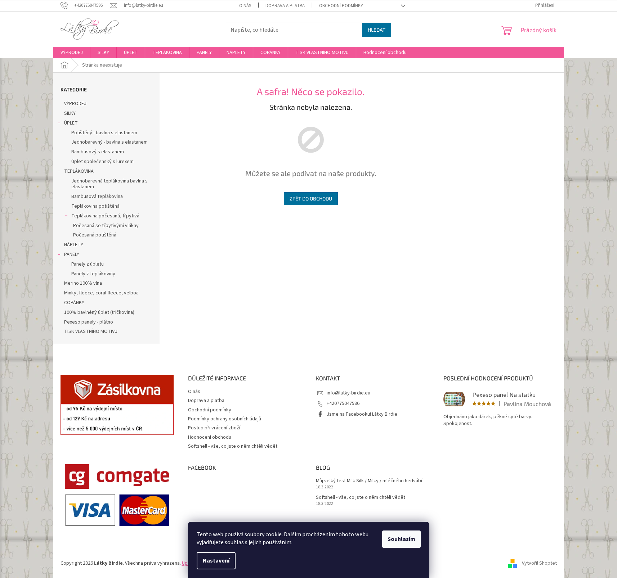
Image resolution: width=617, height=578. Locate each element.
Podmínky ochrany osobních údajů (224, 419)
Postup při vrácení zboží (214, 428)
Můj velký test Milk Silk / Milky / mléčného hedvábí (369, 481)
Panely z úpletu (87, 264)
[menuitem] (71, 52)
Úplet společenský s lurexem (102, 161)
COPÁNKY (74, 302)
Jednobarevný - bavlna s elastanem (109, 142)
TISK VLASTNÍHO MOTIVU (90, 331)
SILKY (70, 113)
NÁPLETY (73, 244)
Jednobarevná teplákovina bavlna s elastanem (109, 184)
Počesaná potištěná (94, 235)
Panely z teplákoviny (93, 273)
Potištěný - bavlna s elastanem (104, 132)
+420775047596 (343, 403)
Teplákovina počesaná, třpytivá (105, 216)
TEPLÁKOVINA (79, 171)
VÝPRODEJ (75, 103)
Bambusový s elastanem (97, 151)
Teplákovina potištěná (95, 206)
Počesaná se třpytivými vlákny (106, 225)
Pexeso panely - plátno (88, 322)
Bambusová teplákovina (97, 196)
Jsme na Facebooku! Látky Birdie (362, 414)
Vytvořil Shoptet (539, 563)
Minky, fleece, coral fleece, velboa (101, 293)
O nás (245, 6)
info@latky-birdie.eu (348, 393)
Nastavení (216, 561)
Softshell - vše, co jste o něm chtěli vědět (232, 446)
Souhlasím (401, 539)
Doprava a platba (285, 6)
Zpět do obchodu (311, 198)
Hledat (376, 30)
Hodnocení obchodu (209, 437)
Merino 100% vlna (83, 283)
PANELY (71, 254)
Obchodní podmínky (341, 6)
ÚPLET (71, 123)
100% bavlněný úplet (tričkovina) (99, 312)
